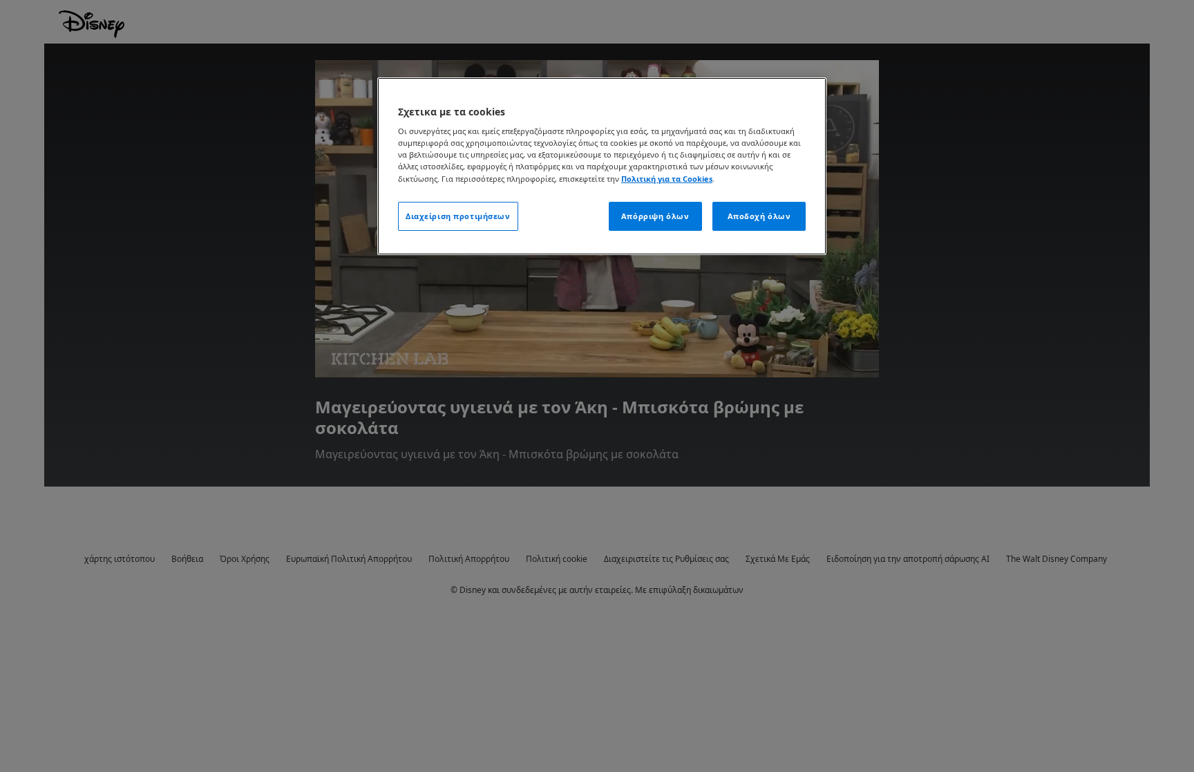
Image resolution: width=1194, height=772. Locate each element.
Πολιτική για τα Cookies (666, 178)
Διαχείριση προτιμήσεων (458, 216)
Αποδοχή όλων (759, 216)
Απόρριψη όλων (655, 216)
